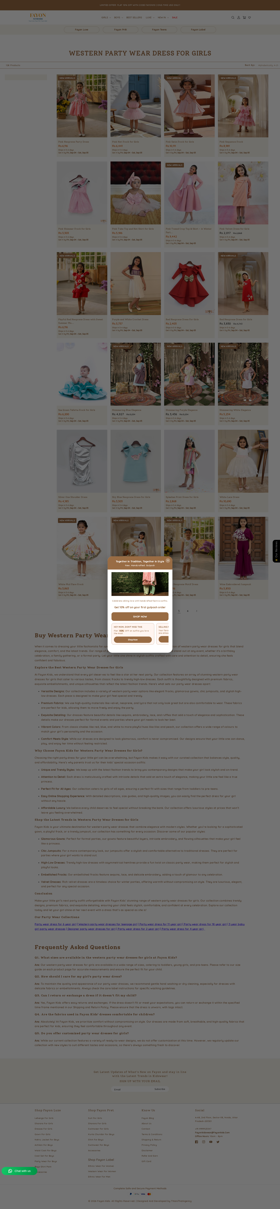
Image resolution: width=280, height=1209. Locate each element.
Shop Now (133, 639)
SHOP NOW (140, 616)
